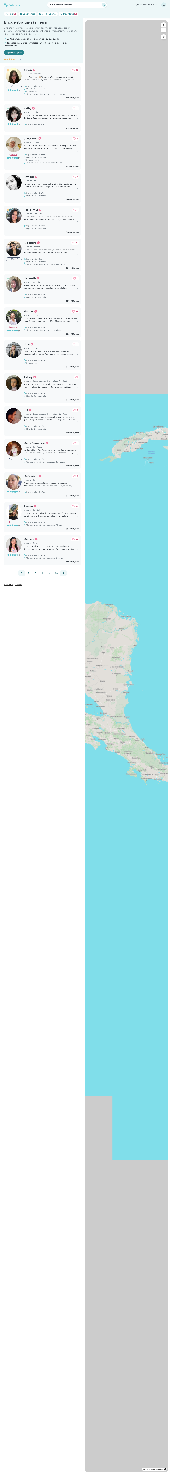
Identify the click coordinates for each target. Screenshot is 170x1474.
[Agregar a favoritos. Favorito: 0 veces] (76, 377)
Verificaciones (48, 14)
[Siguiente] (63, 573)
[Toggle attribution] (165, 1469)
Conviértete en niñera (147, 5)
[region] (126, 746)
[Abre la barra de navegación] (163, 4)
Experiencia (28, 14)
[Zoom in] (163, 24)
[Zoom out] (163, 29)
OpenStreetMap (157, 1469)
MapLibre (146, 1469)
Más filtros (69, 14)
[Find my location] (163, 36)
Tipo (11, 14)
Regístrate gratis (14, 52)
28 (56, 573)
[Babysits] (12, 5)
